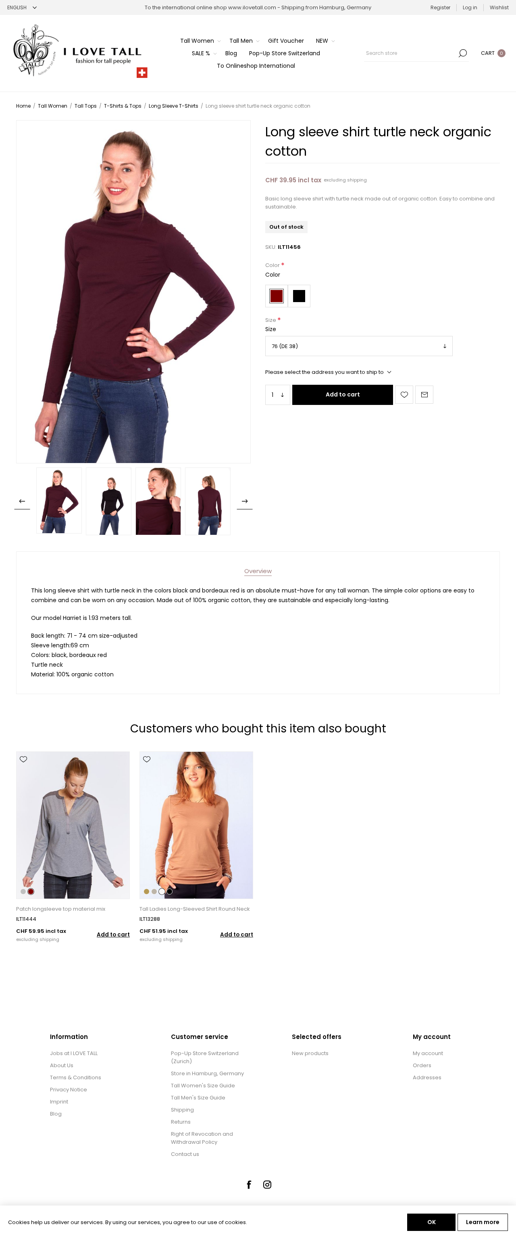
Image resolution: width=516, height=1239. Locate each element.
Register (440, 7)
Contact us (185, 1154)
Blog (56, 1114)
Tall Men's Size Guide (198, 1097)
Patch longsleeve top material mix (60, 909)
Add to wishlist (404, 395)
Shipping (182, 1110)
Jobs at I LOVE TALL (74, 1053)
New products (310, 1053)
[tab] (258, 571)
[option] (59, 500)
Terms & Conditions (75, 1077)
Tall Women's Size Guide (203, 1085)
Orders (422, 1065)
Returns (181, 1122)
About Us (61, 1065)
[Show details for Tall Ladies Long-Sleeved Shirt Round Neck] (196, 825)
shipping (357, 180)
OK (431, 1222)
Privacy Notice (68, 1089)
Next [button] (245, 501)
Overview (258, 571)
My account (428, 1053)
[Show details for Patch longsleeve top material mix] (73, 825)
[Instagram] (267, 1184)
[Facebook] (249, 1184)
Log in (470, 7)
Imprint (59, 1102)
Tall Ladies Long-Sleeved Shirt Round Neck (194, 909)
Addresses (427, 1077)
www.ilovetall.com (252, 7)
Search (463, 53)
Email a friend (424, 395)
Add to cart (343, 394)
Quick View (23, 771)
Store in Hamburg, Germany (207, 1073)
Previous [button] (22, 501)
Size (271, 320)
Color (273, 265)
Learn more (482, 1222)
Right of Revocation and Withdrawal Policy (202, 1138)
